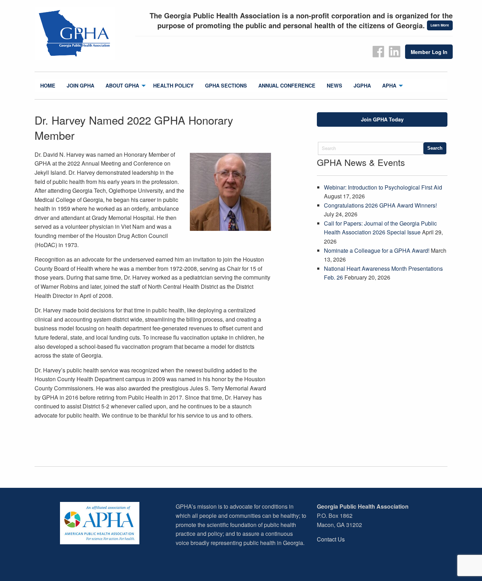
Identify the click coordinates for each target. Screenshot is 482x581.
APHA (389, 85)
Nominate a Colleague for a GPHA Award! (376, 250)
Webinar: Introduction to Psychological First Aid (383, 187)
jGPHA (362, 85)
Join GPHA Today (382, 119)
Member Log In (429, 51)
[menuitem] (48, 85)
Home (47, 85)
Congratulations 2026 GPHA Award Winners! (380, 205)
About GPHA (122, 85)
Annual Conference (286, 85)
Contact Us (331, 539)
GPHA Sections (226, 85)
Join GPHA (80, 85)
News (334, 85)
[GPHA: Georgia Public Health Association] (82, 33)
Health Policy (173, 85)
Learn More (439, 25)
